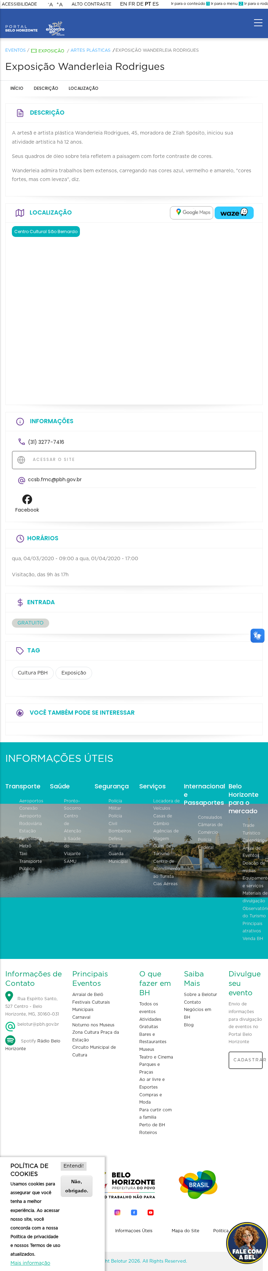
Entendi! (74, 1166)
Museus (146, 1049)
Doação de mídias (254, 867)
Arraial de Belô (87, 994)
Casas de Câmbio (162, 820)
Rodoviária (30, 824)
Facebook (27, 509)
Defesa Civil (115, 842)
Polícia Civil (115, 820)
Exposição (51, 51)
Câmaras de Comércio (210, 829)
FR (131, 4)
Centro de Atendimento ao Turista (166, 869)
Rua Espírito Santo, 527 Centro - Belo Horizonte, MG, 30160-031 (32, 1006)
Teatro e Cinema (156, 1057)
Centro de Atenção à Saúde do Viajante (72, 835)
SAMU (70, 861)
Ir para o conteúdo (190, 4)
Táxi (23, 854)
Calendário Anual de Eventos (254, 848)
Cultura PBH (33, 673)
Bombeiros (120, 831)
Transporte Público (30, 865)
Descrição (46, 88)
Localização (83, 88)
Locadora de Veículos (166, 805)
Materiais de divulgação (255, 897)
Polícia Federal (206, 844)
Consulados (210, 817)
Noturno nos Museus (93, 1025)
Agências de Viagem (166, 835)
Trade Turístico (251, 829)
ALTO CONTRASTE (91, 4)
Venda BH (253, 939)
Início (16, 88)
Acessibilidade (19, 4)
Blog (189, 1025)
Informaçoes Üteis (133, 1231)
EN (123, 4)
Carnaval (81, 1017)
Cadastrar (248, 1060)
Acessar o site (53, 459)
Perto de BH (152, 1125)
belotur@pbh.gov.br (37, 1024)
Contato (192, 1002)
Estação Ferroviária (30, 835)
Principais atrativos (252, 927)
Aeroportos (31, 801)
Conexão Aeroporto (30, 812)
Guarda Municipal (118, 858)
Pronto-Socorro (72, 805)
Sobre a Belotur (200, 994)
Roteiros (148, 1133)
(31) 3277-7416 (46, 442)
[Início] (35, 21)
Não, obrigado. (76, 1186)
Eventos (15, 50)
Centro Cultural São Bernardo (45, 231)
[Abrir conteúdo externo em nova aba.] (191, 212)
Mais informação (30, 1263)
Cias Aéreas (165, 884)
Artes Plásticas (90, 50)
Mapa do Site (185, 1231)
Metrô (25, 846)
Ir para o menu (226, 4)
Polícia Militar (115, 805)
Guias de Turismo (162, 850)
